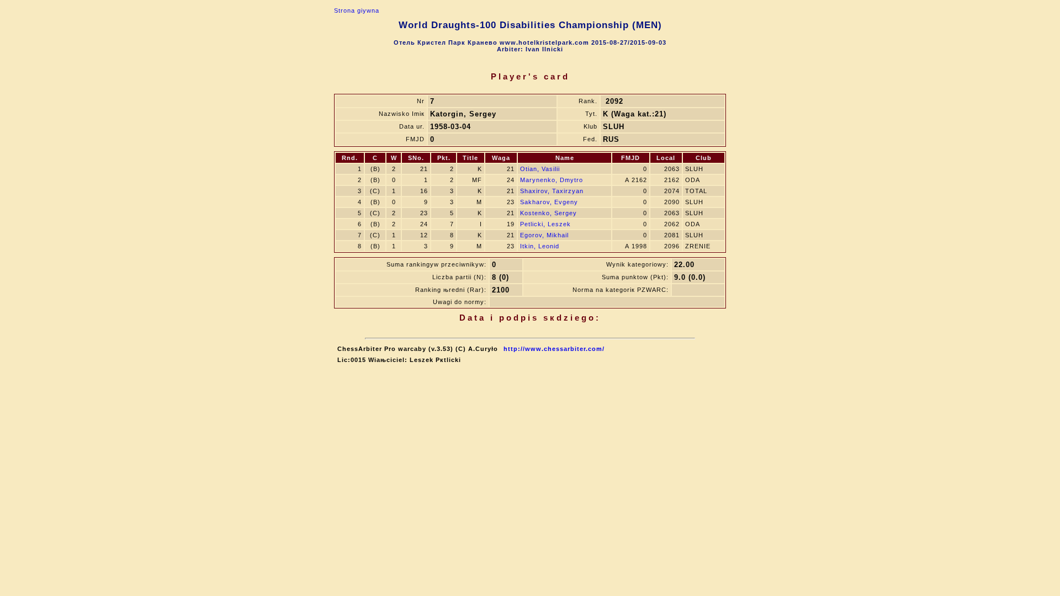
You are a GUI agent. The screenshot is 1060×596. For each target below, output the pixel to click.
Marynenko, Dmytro (551, 180)
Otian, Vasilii (540, 169)
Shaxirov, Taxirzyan (552, 191)
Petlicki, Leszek (545, 224)
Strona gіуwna (356, 10)
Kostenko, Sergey (548, 213)
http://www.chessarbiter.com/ (554, 348)
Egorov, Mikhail (544, 235)
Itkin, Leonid (539, 246)
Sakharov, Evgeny (549, 202)
